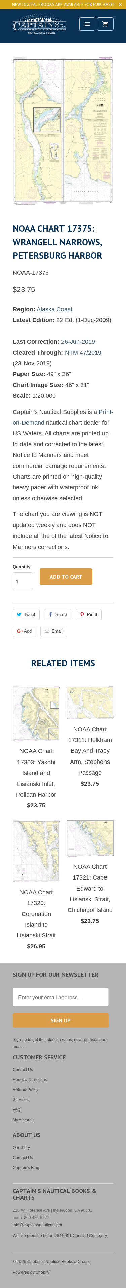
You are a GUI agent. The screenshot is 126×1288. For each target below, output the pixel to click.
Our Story (21, 1147)
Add (28, 631)
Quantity (21, 566)
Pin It (92, 614)
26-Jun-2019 (78, 341)
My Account (23, 1120)
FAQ (16, 1109)
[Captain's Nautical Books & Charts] (40, 28)
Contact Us (23, 1069)
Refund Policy (25, 1089)
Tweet (29, 614)
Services (21, 1099)
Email (57, 631)
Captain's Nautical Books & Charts (58, 1261)
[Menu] (87, 24)
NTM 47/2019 (83, 352)
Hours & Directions (30, 1079)
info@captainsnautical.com (37, 1225)
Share (61, 614)
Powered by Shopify (31, 1272)
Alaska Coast (54, 309)
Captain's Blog (26, 1167)
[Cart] (105, 24)
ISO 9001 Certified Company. (81, 1235)
